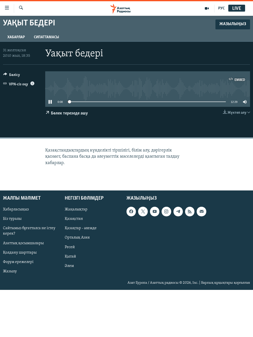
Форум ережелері (18, 262)
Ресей (70, 247)
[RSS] (189, 211)
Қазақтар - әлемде (81, 228)
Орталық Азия (77, 238)
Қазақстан (74, 219)
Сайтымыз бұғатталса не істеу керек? (29, 231)
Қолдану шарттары (20, 252)
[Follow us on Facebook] (131, 211)
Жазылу (10, 271)
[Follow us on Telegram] (178, 211)
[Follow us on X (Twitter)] (143, 211)
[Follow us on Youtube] (154, 211)
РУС (221, 8)
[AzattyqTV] (206, 8)
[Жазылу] (201, 211)
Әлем (69, 266)
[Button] (11, 76)
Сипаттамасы (46, 37)
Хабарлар (16, 37)
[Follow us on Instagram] (166, 211)
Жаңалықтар (76, 209)
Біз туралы (12, 219)
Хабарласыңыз (16, 209)
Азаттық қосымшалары (23, 243)
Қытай (70, 256)
